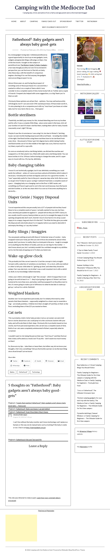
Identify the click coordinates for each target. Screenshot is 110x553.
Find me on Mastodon (46, 511)
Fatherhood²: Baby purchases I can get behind (33, 409)
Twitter (79, 21)
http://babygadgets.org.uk (36, 428)
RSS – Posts (83, 228)
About (23, 21)
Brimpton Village (86, 431)
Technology (36, 372)
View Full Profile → (84, 84)
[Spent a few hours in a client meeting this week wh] (81, 102)
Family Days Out (49, 21)
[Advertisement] (89, 179)
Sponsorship (66, 21)
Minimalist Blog (67, 550)
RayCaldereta (82, 365)
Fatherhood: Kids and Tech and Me (29, 440)
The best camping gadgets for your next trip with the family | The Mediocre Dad (89, 400)
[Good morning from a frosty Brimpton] (97, 102)
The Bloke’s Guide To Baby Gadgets (33, 65)
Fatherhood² (23, 372)
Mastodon (83, 447)
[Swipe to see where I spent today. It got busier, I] (89, 102)
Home (13, 21)
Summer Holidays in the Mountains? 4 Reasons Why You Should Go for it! (88, 267)
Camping (34, 21)
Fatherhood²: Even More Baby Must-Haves (32, 412)
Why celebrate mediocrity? (55, 27)
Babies (12, 372)
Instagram (92, 21)
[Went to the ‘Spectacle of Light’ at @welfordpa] (89, 110)
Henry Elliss (51, 50)
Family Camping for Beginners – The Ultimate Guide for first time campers (89, 405)
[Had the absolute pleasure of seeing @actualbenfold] (81, 110)
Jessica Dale (18, 415)
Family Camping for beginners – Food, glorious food (89, 383)
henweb (79, 65)
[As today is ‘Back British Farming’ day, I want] (97, 110)
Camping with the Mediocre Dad (55, 7)
